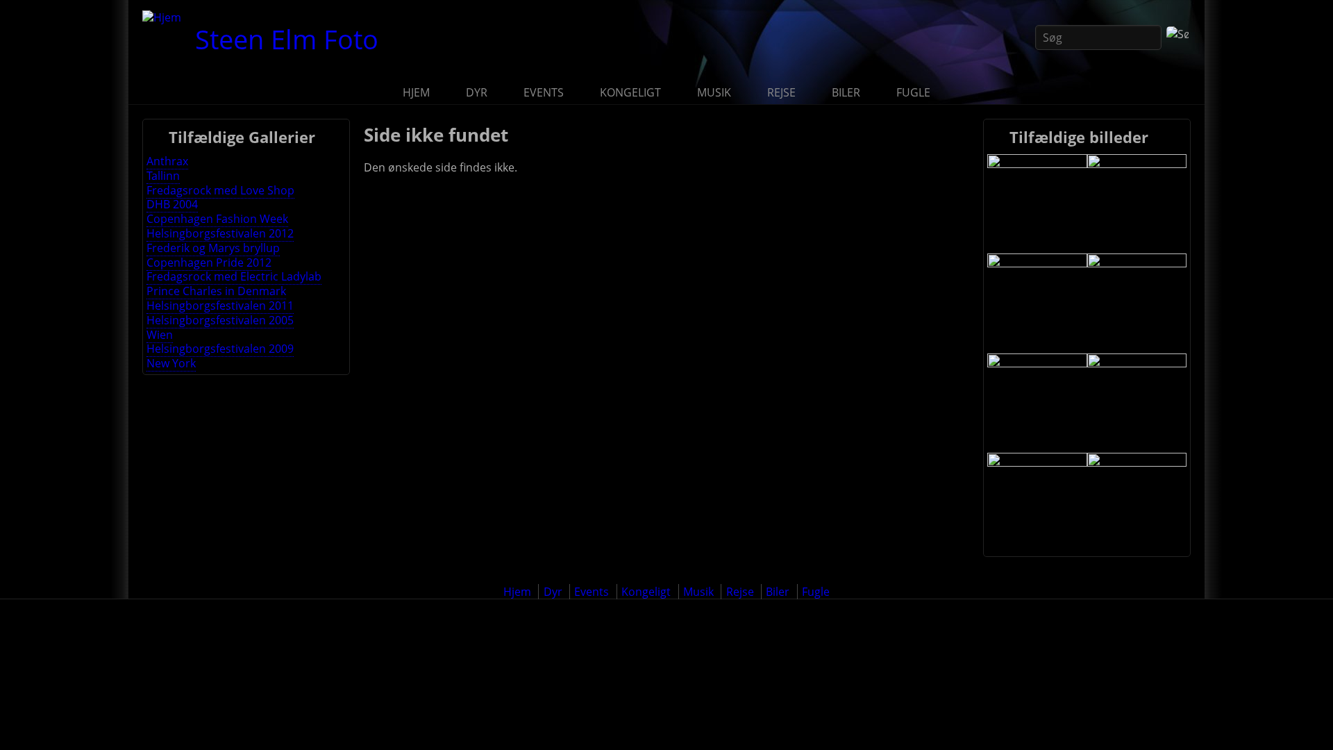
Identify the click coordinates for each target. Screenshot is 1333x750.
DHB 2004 (172, 204)
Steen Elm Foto (286, 39)
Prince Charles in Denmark (216, 291)
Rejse (740, 591)
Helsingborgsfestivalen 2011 (220, 305)
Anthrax (167, 161)
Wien (159, 334)
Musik (698, 591)
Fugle (816, 591)
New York (171, 363)
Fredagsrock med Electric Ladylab (233, 276)
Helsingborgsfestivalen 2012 (220, 233)
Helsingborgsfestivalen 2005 (220, 320)
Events (591, 591)
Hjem (517, 591)
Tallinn (163, 175)
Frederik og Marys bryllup (213, 248)
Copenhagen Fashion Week (217, 218)
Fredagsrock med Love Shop (220, 190)
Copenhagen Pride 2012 (208, 262)
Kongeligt (646, 591)
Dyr (553, 591)
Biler (777, 591)
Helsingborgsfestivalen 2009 (220, 348)
